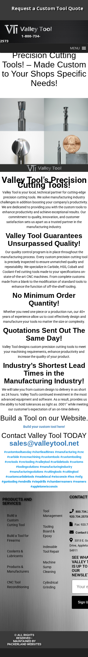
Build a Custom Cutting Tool (16, 520)
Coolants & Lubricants (15, 553)
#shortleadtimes (43, 452)
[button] (75, 48)
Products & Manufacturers (18, 569)
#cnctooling (26, 462)
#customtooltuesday (17, 452)
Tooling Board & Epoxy (49, 531)
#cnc (80, 452)
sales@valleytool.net (44, 443)
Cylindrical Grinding (50, 585)
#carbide (13, 457)
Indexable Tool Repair (51, 549)
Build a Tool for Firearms (18, 538)
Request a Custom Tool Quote (47, 8)
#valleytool (42, 462)
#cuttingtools (53, 471)
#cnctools (11, 462)
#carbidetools (59, 462)
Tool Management (52, 513)
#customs (76, 462)
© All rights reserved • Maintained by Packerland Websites (24, 639)
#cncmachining (30, 457)
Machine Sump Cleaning (49, 567)
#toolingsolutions (27, 466)
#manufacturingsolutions (26, 471)
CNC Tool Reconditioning (18, 584)
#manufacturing (66, 452)
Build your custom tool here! (44, 427)
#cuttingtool (70, 471)
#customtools (50, 457)
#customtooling (70, 457)
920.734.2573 (78, 516)
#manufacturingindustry (56, 466)
